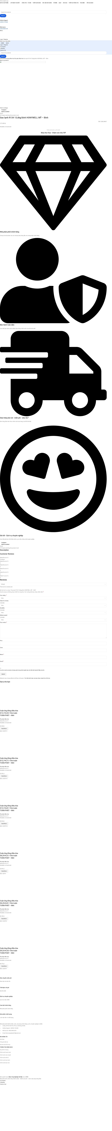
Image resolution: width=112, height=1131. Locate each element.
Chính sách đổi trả (4, 1057)
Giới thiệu (2, 1039)
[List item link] (56, 542)
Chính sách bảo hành (5, 1060)
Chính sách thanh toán (5, 1052)
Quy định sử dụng (4, 1049)
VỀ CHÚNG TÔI (3, 1036)
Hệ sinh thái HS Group (5, 1044)
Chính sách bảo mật (5, 1062)
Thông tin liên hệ (4, 1042)
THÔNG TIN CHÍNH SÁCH (6, 1047)
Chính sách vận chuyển (5, 1055)
